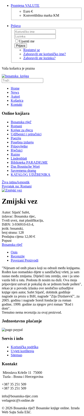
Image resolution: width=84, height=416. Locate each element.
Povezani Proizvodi (24, 260)
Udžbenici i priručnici (26, 134)
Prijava (20, 45)
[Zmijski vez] (12, 190)
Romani (16, 126)
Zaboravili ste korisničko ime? (44, 54)
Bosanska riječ (21, 122)
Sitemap (16, 355)
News (15, 92)
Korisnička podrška (24, 347)
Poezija (16, 138)
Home (15, 88)
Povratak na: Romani (17, 186)
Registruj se (31, 50)
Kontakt (16, 104)
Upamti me (26, 41)
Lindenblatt (19, 158)
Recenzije (18, 256)
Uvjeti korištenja (22, 351)
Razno (15, 154)
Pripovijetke (19, 146)
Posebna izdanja (22, 142)
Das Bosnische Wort (25, 166)
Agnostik (23, 182)
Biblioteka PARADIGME (29, 162)
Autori (15, 96)
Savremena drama (23, 170)
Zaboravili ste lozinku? (39, 58)
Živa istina (9, 182)
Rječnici (16, 150)
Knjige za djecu (22, 130)
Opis (14, 252)
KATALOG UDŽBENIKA (30, 174)
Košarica (17, 100)
